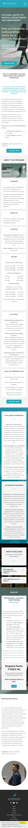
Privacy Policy (20, 647)
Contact (14, 810)
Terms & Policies (14, 819)
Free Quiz (14, 813)
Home (14, 806)
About (14, 808)
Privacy (14, 817)
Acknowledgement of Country (14, 815)
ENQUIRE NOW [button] (9, 63)
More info (24, 826)
